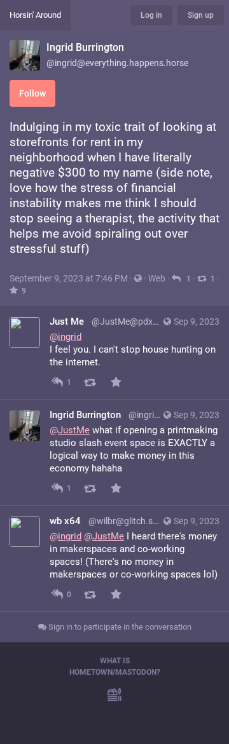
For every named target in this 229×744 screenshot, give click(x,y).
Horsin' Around (35, 15)
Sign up (201, 15)
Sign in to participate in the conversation (118, 627)
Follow (32, 93)
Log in (151, 15)
